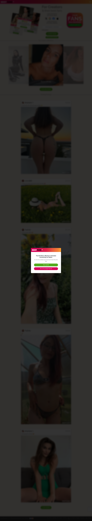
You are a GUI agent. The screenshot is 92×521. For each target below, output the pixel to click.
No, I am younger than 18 (46, 268)
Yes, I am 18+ (46, 264)
